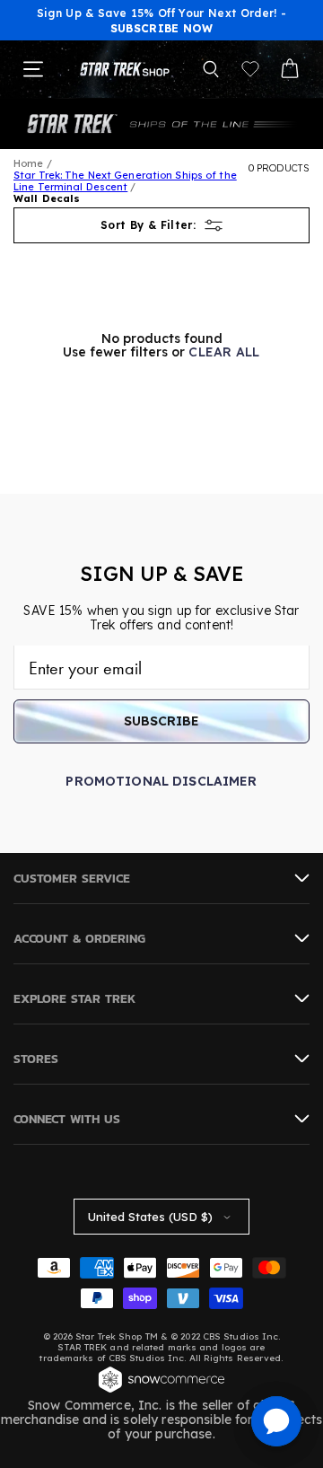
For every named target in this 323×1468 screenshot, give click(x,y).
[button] (211, 69)
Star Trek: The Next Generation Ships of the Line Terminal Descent (125, 181)
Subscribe (161, 721)
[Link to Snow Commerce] (161, 1391)
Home (28, 163)
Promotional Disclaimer (161, 781)
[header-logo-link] (125, 70)
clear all (224, 352)
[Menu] (33, 69)
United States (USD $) (150, 1216)
